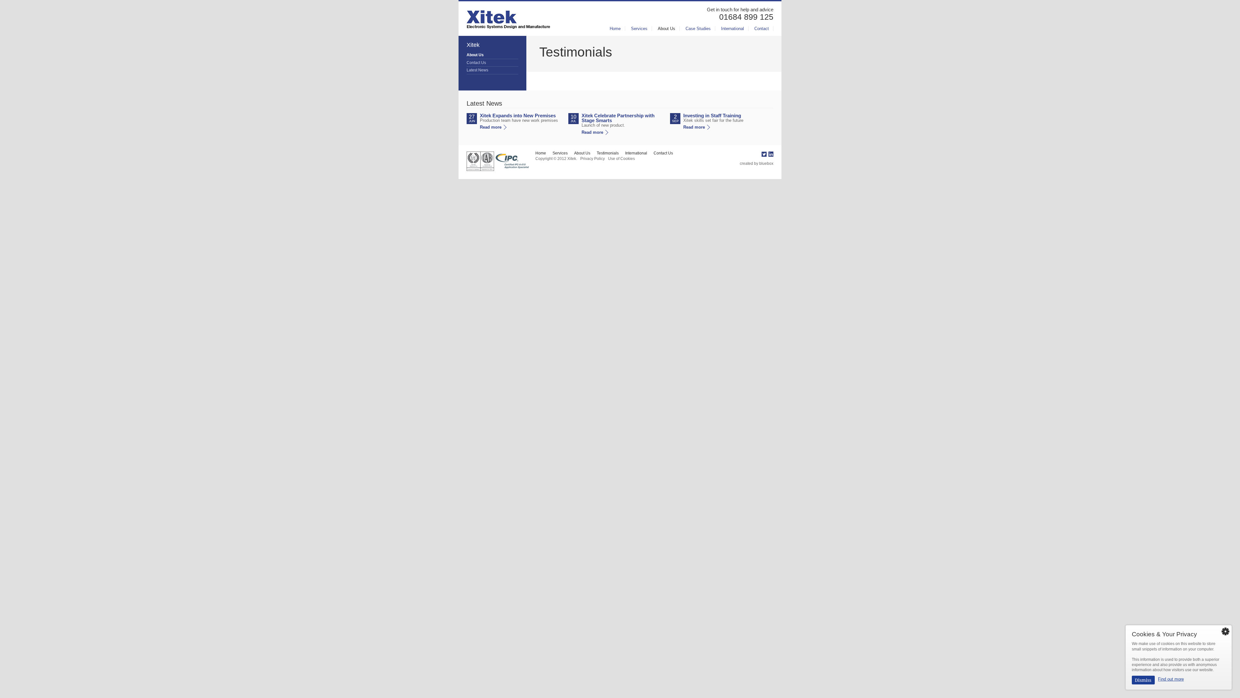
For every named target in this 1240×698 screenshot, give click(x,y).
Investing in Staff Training (712, 115)
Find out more (1171, 679)
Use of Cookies (621, 159)
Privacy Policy (592, 159)
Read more (490, 127)
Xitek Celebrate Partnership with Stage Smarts (618, 118)
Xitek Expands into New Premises (518, 115)
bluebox (766, 163)
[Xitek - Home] (508, 18)
